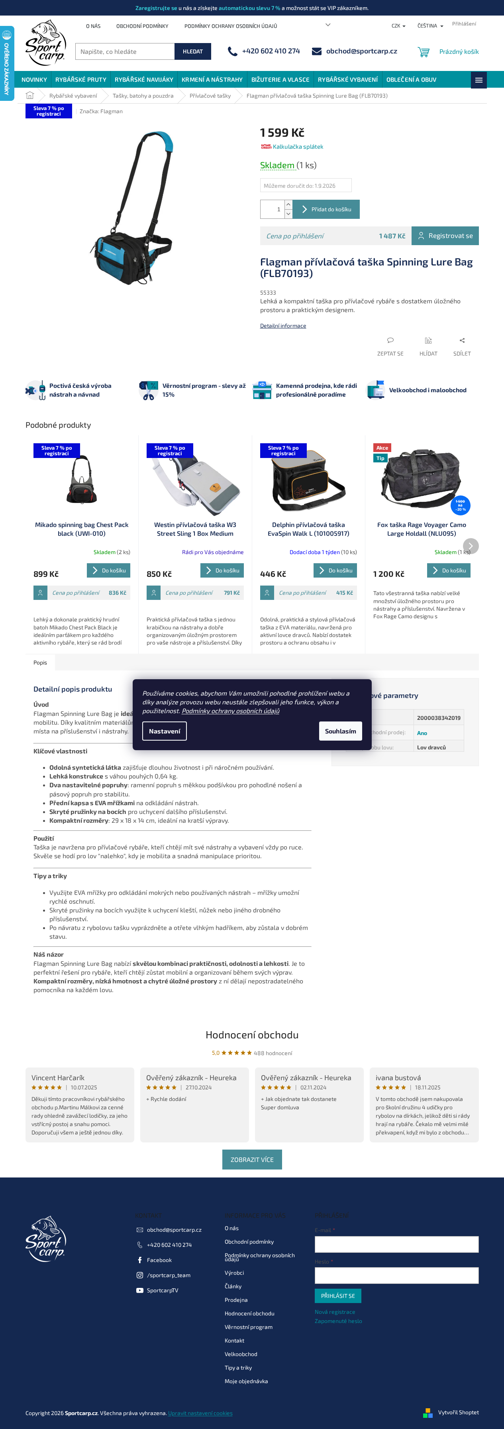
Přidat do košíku (331, 209)
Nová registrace (335, 1311)
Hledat (193, 51)
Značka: (101, 111)
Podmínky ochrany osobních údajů (230, 710)
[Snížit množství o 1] (288, 213)
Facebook (159, 1259)
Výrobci (234, 1272)
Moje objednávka (246, 1381)
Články (233, 1286)
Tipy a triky (238, 1367)
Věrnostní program (249, 1326)
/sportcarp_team (168, 1275)
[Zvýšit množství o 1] (288, 204)
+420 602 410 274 (169, 1244)
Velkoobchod (241, 1353)
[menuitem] (34, 79)
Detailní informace (283, 325)
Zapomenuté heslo (338, 1320)
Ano (422, 732)
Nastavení (164, 731)
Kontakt (234, 1340)
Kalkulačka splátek (298, 146)
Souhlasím (340, 731)
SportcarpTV (162, 1290)
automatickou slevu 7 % (249, 7)
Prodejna (236, 1299)
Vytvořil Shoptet (458, 1412)
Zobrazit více (252, 1159)
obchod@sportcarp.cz (174, 1229)
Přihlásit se (338, 1295)
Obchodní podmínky (142, 26)
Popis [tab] (40, 662)
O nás (93, 26)
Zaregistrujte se (156, 7)
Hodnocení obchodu (252, 1034)
